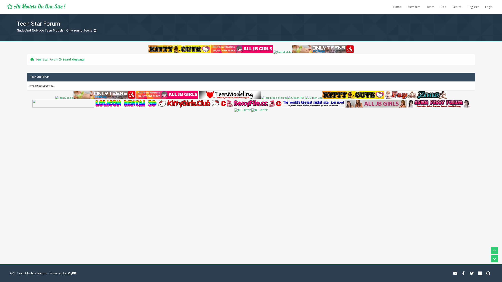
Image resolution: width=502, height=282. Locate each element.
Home (397, 7)
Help (443, 7)
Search (457, 7)
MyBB (71, 273)
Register (473, 7)
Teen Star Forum (46, 59)
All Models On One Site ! (39, 6)
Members (413, 7)
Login (488, 7)
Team (430, 7)
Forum (42, 273)
